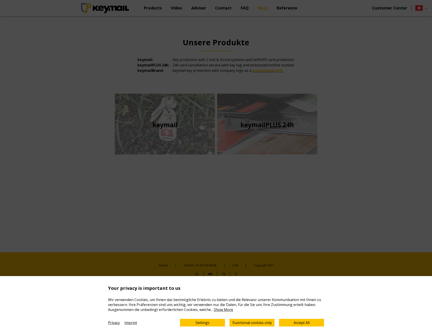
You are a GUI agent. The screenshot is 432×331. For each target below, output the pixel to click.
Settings (202, 322)
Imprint (130, 322)
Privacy (114, 322)
